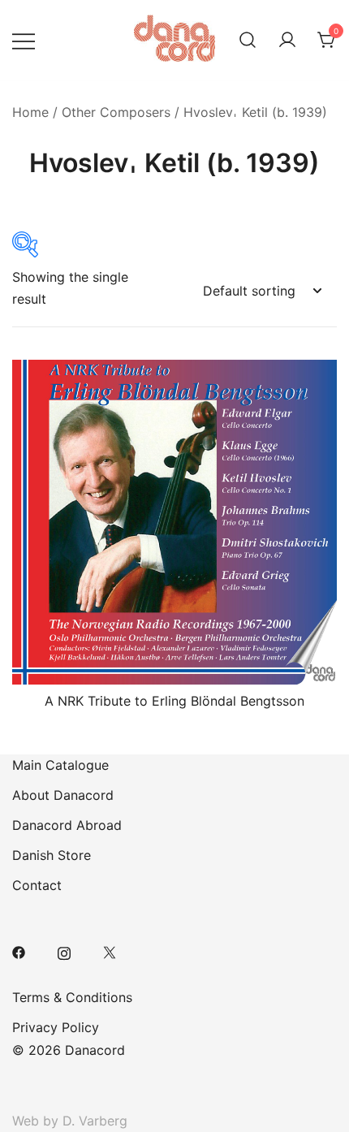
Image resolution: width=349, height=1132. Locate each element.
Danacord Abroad (67, 825)
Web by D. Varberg (69, 1121)
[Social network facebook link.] (18, 951)
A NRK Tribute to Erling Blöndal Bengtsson (174, 701)
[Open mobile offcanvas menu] (23, 40)
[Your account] (287, 40)
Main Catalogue (60, 765)
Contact (37, 885)
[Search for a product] (247, 40)
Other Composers (116, 112)
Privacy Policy (55, 1027)
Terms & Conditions (72, 997)
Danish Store (51, 855)
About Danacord (63, 795)
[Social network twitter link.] (109, 951)
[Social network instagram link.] (64, 951)
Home (30, 112)
